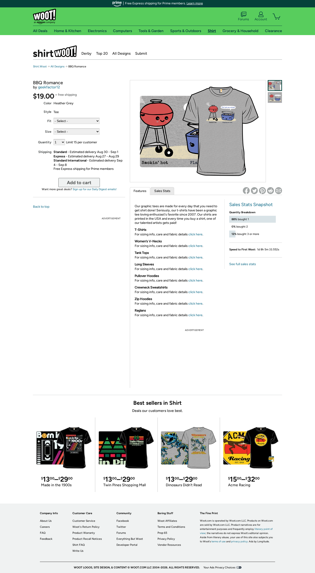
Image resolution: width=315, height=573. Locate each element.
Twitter (121, 526)
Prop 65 (162, 532)
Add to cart (79, 182)
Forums (243, 19)
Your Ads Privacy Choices (219, 567)
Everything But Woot (129, 538)
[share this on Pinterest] (262, 190)
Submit (141, 53)
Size (48, 132)
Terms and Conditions (171, 526)
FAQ (42, 532)
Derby (86, 53)
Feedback (46, 538)
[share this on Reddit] (270, 190)
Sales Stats (162, 191)
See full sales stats (242, 264)
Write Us (77, 550)
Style (47, 112)
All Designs (121, 53)
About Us (46, 520)
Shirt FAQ (78, 544)
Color (47, 103)
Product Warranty (83, 532)
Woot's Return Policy (85, 526)
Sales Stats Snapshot (251, 204)
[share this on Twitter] (254, 190)
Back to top (41, 207)
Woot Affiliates (167, 520)
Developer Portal (126, 544)
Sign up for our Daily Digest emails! (95, 189)
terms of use (218, 541)
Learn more (195, 3)
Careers (45, 526)
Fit (49, 121)
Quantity (44, 142)
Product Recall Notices (87, 538)
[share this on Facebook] (246, 190)
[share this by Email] (278, 190)
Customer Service (83, 520)
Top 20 (102, 53)
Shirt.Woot (55, 51)
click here (195, 234)
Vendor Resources (169, 544)
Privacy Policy (166, 538)
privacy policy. (239, 541)
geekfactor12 (49, 87)
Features (140, 191)
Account (261, 19)
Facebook (122, 520)
